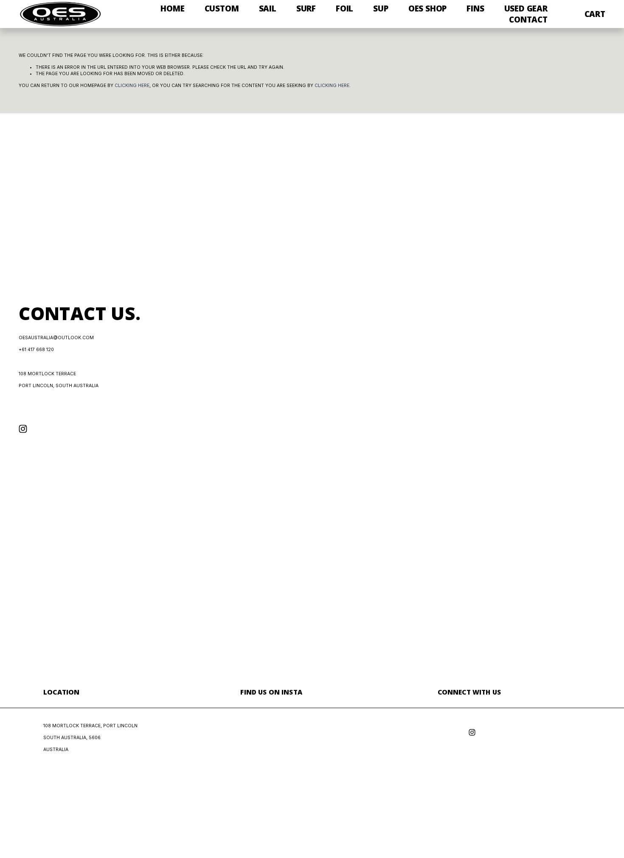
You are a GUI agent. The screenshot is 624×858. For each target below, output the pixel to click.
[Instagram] (23, 429)
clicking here (132, 85)
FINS (475, 8)
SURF (306, 8)
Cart (595, 14)
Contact (528, 19)
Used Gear (526, 8)
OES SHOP (427, 8)
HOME (172, 8)
